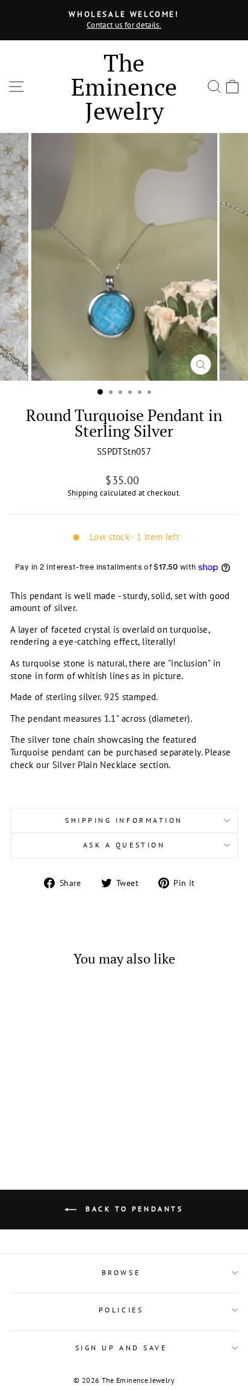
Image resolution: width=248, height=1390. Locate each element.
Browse (121, 1272)
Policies (121, 1309)
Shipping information (124, 820)
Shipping (82, 492)
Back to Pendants (132, 1208)
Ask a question (124, 844)
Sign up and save (121, 1347)
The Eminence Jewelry (124, 86)
